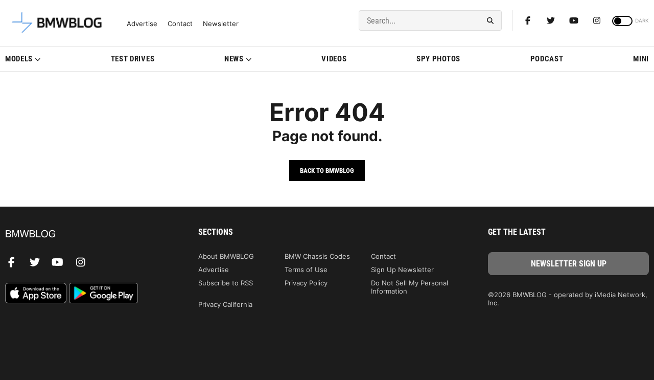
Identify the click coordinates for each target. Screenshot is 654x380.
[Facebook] (528, 20)
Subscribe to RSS (225, 283)
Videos (333, 58)
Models (19, 58)
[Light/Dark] (622, 21)
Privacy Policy (306, 283)
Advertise (142, 23)
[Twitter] (551, 20)
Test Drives (133, 58)
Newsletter (221, 23)
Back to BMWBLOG (327, 170)
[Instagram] (597, 20)
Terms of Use (306, 269)
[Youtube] (574, 20)
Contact (180, 23)
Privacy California (225, 304)
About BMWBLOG (226, 256)
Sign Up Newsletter (402, 269)
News (234, 58)
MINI (641, 58)
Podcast (547, 58)
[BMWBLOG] (85, 234)
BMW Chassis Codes (317, 256)
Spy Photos (438, 58)
